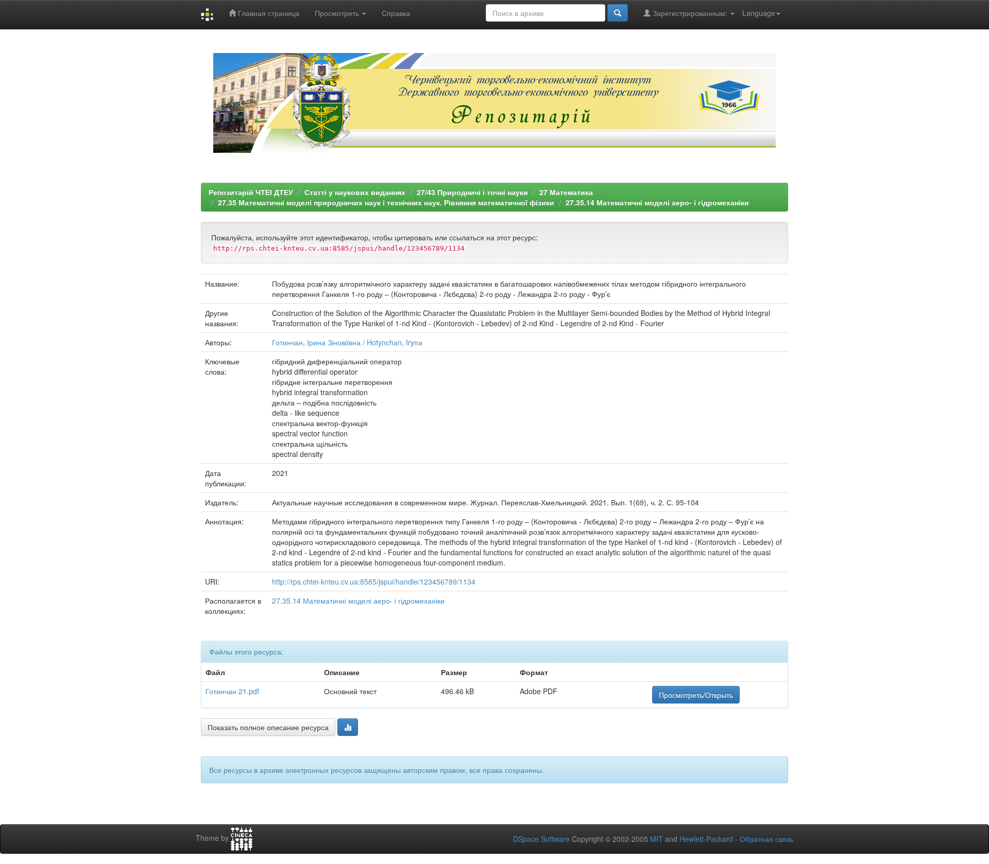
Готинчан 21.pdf (232, 691)
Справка (396, 13)
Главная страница (267, 13)
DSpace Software (541, 839)
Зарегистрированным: (690, 13)
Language (758, 13)
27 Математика (566, 192)
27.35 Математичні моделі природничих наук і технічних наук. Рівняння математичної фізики (386, 202)
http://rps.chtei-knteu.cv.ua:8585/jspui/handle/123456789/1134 (373, 581)
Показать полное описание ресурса (268, 727)
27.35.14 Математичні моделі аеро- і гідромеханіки (657, 202)
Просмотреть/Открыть (696, 695)
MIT (656, 839)
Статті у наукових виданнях (354, 192)
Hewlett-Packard (706, 839)
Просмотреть (338, 13)
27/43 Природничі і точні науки (472, 192)
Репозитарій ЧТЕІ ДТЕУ (251, 192)
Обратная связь (766, 839)
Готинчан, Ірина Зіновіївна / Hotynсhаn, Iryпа (347, 342)
